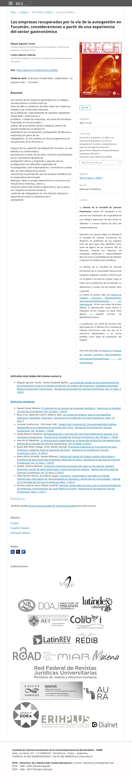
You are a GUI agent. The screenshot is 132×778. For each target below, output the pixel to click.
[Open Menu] (10, 3)
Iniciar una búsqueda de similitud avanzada (52, 505)
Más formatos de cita (92, 162)
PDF (86, 107)
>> (23, 498)
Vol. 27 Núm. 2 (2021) (42, 12)
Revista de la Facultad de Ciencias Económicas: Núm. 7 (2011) (68, 480)
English (15, 523)
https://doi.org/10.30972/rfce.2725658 (37, 70)
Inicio (13, 12)
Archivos (24, 12)
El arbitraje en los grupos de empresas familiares (69, 408)
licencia (106, 350)
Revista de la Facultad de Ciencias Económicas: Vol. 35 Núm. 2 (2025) (54, 443)
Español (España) (20, 527)
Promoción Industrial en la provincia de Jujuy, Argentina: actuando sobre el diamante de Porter (67, 448)
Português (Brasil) (20, 532)
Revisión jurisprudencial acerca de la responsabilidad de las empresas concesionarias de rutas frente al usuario (69, 487)
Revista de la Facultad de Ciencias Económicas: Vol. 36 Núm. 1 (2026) (81, 437)
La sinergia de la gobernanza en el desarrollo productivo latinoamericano (80, 440)
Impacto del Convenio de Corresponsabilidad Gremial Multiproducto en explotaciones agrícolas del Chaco (67, 426)
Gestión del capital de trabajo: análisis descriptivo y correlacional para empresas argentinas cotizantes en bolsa (66, 458)
